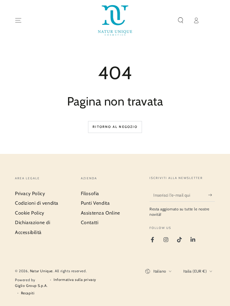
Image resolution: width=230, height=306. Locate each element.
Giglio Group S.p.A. (31, 285)
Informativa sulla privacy (75, 279)
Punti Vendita (95, 203)
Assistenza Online (100, 213)
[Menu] (18, 20)
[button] (180, 20)
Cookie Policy (29, 213)
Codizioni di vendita (36, 203)
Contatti (90, 222)
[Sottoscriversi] (211, 194)
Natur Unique (41, 271)
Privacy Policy (30, 193)
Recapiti (28, 293)
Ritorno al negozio (115, 127)
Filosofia (90, 193)
